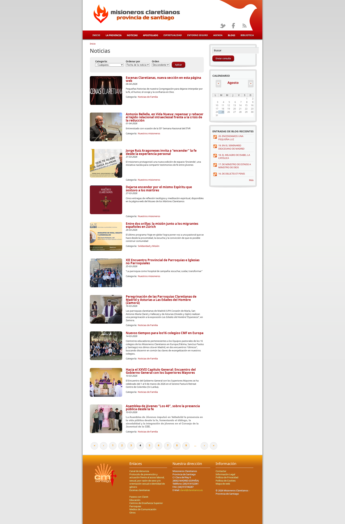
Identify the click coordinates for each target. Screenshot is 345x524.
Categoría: (101, 61)
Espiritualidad (173, 35)
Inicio (96, 35)
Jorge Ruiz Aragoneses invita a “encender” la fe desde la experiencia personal (161, 152)
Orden (155, 61)
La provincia (113, 35)
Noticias (132, 35)
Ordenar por (133, 61)
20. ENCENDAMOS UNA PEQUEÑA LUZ (230, 137)
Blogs (231, 35)
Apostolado (150, 35)
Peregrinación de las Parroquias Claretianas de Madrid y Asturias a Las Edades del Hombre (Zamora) (161, 299)
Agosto (233, 82)
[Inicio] (136, 14)
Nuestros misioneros (149, 133)
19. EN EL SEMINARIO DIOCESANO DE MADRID (231, 147)
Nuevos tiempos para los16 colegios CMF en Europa (164, 333)
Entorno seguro (197, 35)
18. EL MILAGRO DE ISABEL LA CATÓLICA (234, 156)
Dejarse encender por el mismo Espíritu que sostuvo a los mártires (159, 188)
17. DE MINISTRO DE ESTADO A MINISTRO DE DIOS (234, 166)
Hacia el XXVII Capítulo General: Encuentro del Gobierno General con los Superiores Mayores (161, 371)
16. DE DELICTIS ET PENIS (231, 173)
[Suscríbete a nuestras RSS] (244, 26)
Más (251, 180)
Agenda (217, 35)
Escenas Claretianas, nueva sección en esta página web (163, 79)
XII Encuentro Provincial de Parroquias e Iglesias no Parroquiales (162, 261)
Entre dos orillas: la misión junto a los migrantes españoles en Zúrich (162, 225)
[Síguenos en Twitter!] (222, 26)
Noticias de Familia (148, 96)
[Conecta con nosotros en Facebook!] (233, 26)
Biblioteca (247, 35)
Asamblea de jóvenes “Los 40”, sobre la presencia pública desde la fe (163, 407)
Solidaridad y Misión (148, 246)
